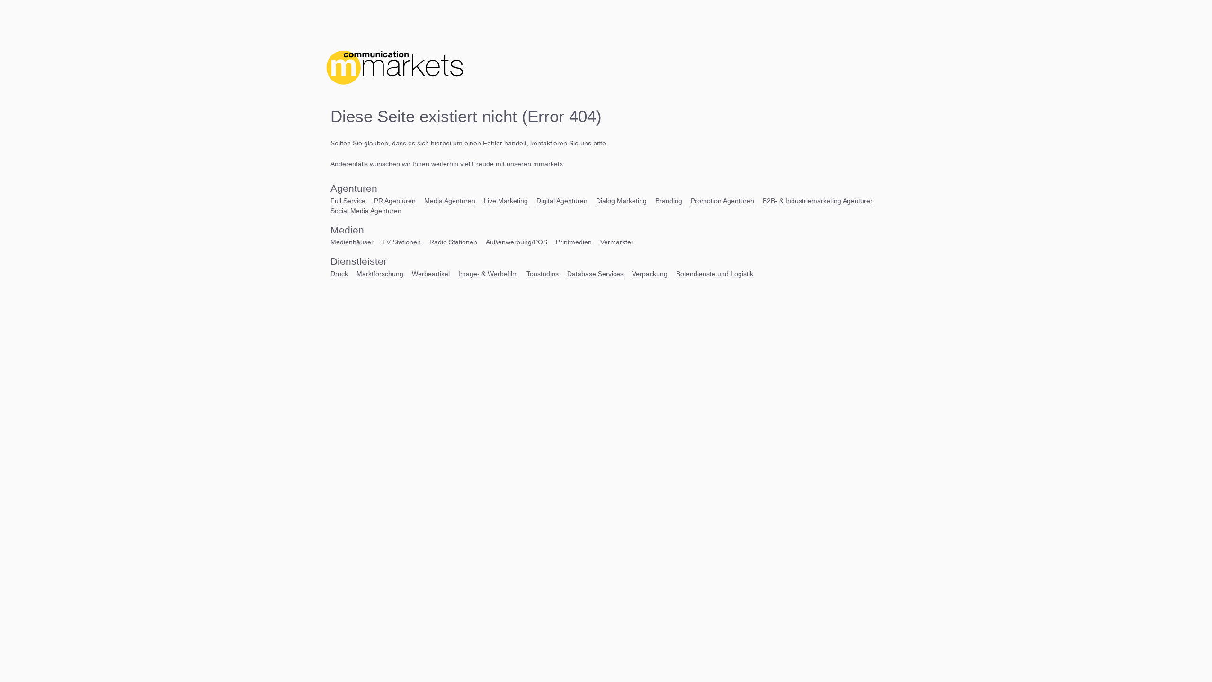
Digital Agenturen (562, 201)
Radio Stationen (453, 242)
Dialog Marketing (621, 201)
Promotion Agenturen (722, 201)
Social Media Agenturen (365, 211)
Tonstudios (542, 274)
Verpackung (650, 274)
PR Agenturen (395, 201)
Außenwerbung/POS (516, 242)
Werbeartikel (431, 274)
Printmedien (574, 242)
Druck (339, 274)
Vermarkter (616, 242)
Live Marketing (506, 201)
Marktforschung (379, 274)
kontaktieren (548, 143)
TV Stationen (401, 242)
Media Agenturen (449, 201)
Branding (668, 201)
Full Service (347, 201)
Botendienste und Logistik (714, 274)
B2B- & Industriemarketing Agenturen (818, 201)
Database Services (595, 274)
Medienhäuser (352, 242)
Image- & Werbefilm (488, 274)
